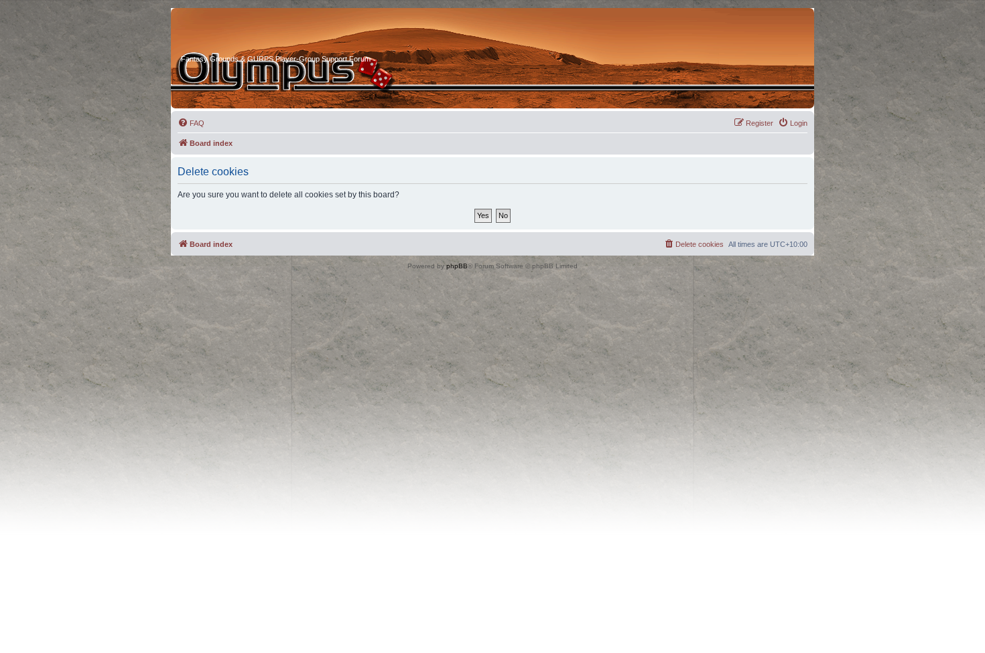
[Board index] (231, 32)
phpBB (457, 266)
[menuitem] (191, 123)
